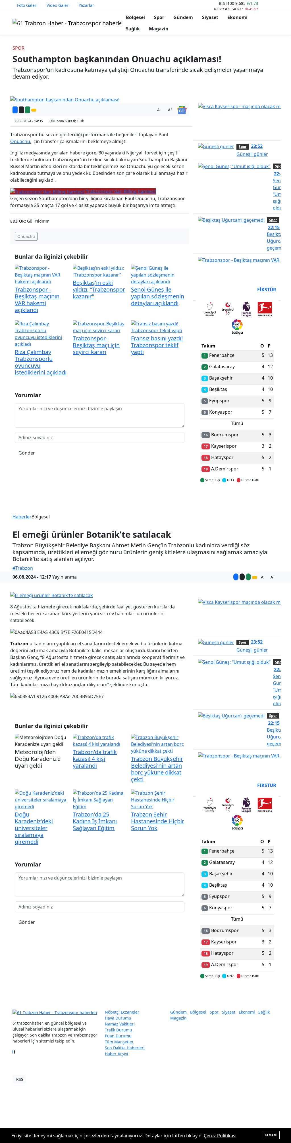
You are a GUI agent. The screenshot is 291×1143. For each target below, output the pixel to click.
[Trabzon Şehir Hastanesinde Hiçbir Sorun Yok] (157, 799)
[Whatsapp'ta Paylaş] (27, 109)
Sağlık (133, 29)
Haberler (22, 517)
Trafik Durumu (118, 1030)
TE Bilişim (269, 1079)
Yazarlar (86, 5)
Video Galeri (58, 5)
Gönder (26, 453)
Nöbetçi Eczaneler (122, 1012)
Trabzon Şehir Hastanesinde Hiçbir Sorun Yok (157, 821)
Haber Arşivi (116, 1053)
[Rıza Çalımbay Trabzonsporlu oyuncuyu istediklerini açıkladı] (41, 333)
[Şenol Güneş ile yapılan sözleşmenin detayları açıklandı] (157, 274)
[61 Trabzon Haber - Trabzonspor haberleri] (67, 22)
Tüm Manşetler (119, 1041)
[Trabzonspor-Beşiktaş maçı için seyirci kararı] (99, 327)
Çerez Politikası (220, 1135)
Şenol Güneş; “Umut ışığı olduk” (280, 191)
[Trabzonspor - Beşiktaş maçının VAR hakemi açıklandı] (41, 274)
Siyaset (210, 17)
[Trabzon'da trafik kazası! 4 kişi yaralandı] (99, 740)
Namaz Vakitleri (120, 1024)
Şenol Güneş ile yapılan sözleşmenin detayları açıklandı (157, 296)
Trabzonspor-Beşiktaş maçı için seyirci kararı (96, 345)
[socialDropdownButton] (33, 110)
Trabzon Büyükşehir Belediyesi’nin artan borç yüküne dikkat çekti (157, 769)
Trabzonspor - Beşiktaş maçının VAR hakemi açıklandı (37, 300)
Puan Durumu (118, 1036)
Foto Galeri (27, 5)
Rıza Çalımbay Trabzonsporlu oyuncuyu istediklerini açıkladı (40, 362)
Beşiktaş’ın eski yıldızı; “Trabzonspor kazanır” (99, 289)
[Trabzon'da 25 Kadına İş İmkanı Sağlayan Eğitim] (99, 799)
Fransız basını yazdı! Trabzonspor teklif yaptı (157, 345)
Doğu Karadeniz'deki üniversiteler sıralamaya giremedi (34, 828)
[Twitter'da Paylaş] (21, 109)
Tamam (271, 1135)
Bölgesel (135, 17)
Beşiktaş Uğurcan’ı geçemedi (277, 237)
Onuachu (20, 141)
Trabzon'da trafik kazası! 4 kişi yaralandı (95, 758)
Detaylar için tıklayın (237, 497)
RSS (19, 1079)
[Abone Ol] (182, 109)
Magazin (159, 29)
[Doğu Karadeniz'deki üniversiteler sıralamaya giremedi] (41, 799)
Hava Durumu (118, 1018)
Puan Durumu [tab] (215, 289)
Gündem (183, 17)
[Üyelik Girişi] (276, 5)
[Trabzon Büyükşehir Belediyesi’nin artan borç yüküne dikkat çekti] (157, 743)
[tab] (209, 310)
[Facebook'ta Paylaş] (15, 109)
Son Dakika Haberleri (125, 1047)
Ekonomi (237, 17)
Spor (159, 17)
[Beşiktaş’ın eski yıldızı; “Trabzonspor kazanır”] (99, 271)
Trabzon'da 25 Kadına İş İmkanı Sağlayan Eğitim (95, 821)
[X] (14, 1052)
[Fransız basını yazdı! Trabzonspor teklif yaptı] (157, 327)
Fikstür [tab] (266, 289)
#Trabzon (23, 568)
